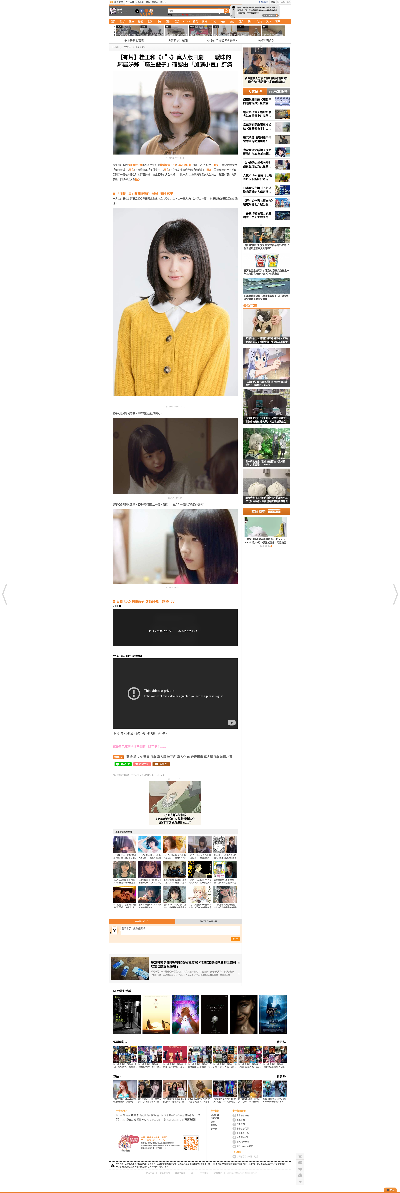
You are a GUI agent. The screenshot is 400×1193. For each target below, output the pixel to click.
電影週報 (190, 1119)
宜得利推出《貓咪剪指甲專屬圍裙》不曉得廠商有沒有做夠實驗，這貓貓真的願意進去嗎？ (266, 340)
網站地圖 (150, 1173)
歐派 (172, 1115)
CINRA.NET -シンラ (153, 775)
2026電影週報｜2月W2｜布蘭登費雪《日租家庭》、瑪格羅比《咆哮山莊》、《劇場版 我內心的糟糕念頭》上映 (200, 1065)
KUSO (186, 21)
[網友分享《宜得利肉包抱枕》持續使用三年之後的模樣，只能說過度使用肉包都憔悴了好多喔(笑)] (266, 488)
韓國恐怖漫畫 (173, 1120)
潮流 (259, 21)
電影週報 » (120, 1042)
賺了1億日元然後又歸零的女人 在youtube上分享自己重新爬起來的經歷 (249, 1100)
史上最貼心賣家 (134, 40)
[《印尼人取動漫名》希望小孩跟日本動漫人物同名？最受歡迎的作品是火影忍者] (261, 530)
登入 (392, 1190)
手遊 (163, 1119)
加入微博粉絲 (243, 1142)
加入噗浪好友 (146, 11)
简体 (273, 2)
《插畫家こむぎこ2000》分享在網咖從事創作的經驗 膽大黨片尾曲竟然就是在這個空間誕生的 (265, 420)
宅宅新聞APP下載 (151, 11)
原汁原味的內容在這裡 (125, 189)
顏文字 (192, 14)
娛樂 (204, 21)
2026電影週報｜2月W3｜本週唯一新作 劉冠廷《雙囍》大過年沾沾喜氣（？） (175, 1065)
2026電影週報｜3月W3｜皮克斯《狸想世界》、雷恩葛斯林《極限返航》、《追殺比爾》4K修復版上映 (125, 1065)
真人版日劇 (211, 757)
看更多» (282, 1042)
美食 (222, 21)
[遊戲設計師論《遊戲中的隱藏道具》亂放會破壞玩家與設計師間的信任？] (266, 101)
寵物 (168, 21)
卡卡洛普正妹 (243, 1133)
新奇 (159, 21)
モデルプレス (137, 775)
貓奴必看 (189, 1115)
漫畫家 (129, 1119)
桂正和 (171, 757)
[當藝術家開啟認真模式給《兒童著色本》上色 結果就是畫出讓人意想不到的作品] (266, 127)
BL (123, 1115)
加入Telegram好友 (245, 1146)
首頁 (113, 21)
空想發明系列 (266, 40)
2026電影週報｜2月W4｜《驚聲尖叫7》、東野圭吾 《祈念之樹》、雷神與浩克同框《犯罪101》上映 (150, 1065)
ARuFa (157, 1120)
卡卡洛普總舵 (243, 1115)
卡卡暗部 (204, 1173)
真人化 (181, 757)
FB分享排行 (278, 92)
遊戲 (232, 21)
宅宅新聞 (130, 2)
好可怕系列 (145, 1115)
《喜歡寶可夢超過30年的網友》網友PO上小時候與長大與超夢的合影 (225, 1100)
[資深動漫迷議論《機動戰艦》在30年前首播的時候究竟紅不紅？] (266, 152)
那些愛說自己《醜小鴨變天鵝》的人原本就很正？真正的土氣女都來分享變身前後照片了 (149, 1100)
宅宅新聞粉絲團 (142, 11)
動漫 (209, 14)
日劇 (153, 757)
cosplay (123, 1120)
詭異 (195, 21)
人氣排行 (255, 92)
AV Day (150, 1120)
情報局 (155, 2)
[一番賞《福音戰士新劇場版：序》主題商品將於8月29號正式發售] (266, 215)
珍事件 (185, 14)
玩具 (241, 21)
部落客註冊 (180, 1173)
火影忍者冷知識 (178, 40)
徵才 (193, 1173)
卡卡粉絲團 (263, 2)
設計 (250, 21)
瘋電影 (135, 1115)
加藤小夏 (226, 757)
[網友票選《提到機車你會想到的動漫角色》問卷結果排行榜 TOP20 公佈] (266, 139)
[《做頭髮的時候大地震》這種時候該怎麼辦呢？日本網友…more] (266, 364)
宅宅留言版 (142, 921)
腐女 (128, 1115)
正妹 (131, 21)
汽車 (268, 21)
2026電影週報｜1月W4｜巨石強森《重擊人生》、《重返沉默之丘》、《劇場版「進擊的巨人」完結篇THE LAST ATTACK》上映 (250, 1065)
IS (188, 757)
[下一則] (395, 594)
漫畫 (204, 14)
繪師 (175, 14)
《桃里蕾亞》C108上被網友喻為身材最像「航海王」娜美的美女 (125, 1100)
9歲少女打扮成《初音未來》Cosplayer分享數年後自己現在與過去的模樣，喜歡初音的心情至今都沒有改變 (274, 1100)
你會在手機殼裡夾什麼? (222, 40)
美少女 (138, 757)
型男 (177, 21)
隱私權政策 (165, 1173)
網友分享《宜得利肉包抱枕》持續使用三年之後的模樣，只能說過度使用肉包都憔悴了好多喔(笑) (266, 500)
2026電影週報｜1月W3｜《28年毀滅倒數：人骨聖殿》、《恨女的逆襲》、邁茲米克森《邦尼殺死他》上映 (275, 1065)
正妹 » (117, 1076)
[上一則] (4, 594)
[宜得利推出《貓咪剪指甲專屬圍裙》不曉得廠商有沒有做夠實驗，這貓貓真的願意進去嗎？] (266, 328)
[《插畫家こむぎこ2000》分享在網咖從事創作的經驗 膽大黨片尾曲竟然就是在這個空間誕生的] (266, 408)
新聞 (239, 1156)
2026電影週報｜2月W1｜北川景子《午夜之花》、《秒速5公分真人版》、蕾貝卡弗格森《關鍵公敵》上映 (225, 1065)
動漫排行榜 (140, 1119)
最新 (122, 21)
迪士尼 (160, 1115)
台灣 (180, 14)
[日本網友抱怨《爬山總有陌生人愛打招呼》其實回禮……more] (266, 444)
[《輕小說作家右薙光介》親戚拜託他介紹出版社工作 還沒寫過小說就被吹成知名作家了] (266, 202)
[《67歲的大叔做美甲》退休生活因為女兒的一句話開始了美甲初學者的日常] (266, 165)
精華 (277, 21)
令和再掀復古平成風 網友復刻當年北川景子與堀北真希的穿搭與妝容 (174, 1100)
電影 (148, 2)
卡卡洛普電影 (243, 1128)
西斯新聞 (140, 2)
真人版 (161, 757)
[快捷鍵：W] (300, 1175)
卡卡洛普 (115, 47)
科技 (213, 21)
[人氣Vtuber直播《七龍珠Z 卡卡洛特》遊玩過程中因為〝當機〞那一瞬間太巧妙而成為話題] (266, 177)
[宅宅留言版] (300, 1162)
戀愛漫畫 (197, 757)
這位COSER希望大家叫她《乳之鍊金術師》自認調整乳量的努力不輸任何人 (199, 1100)
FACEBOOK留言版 (208, 921)
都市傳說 (180, 1115)
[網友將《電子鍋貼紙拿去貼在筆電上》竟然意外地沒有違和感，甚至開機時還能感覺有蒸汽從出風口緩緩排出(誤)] (266, 114)
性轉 (153, 1115)
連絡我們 (218, 1173)
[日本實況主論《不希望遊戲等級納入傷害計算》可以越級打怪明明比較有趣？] (266, 190)
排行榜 (163, 2)
